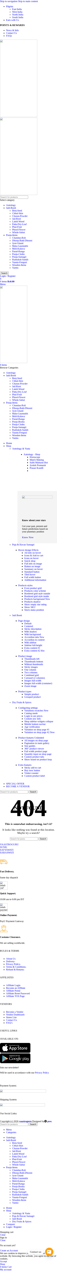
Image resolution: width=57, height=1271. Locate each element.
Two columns (30, 672)
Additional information (35, 580)
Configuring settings (28, 708)
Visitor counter (31, 773)
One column (30, 669)
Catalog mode (31, 713)
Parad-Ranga (18, 251)
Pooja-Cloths (18, 254)
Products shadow (32, 601)
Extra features (24, 765)
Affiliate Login (13, 985)
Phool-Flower (18, 229)
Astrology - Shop (32, 454)
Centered (28, 626)
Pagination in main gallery (36, 743)
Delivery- (10, 961)
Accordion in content (34, 640)
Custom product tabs (34, 756)
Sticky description (32, 629)
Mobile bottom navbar (35, 724)
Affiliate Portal (13, 990)
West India (17, 12)
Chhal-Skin (17, 213)
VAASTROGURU (9, 844)
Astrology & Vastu (21, 448)
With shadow (30, 631)
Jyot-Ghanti (17, 243)
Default (27, 623)
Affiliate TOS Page (15, 996)
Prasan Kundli (36, 468)
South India (17, 17)
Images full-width (32, 680)
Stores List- (11, 1017)
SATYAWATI (6, 850)
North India (17, 14)
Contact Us (11, 1020)
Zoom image (30, 686)
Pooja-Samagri (19, 257)
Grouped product (32, 697)
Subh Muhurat (39, 462)
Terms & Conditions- (16, 967)
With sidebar (30, 642)
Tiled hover (29, 574)
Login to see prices (33, 716)
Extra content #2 (34, 650)
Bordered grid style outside (37, 593)
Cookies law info (32, 718)
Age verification (32, 727)
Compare (10, 1224)
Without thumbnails (33, 664)
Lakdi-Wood (18, 221)
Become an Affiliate (15, 988)
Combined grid (31, 675)
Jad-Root (16, 218)
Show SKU (30, 607)
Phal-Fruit (17, 227)
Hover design (28, 550)
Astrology (11, 205)
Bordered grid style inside (36, 596)
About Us (11, 958)
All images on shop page (36, 740)
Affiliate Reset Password (18, 993)
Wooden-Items (19, 265)
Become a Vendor (14, 1012)
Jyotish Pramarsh (38, 465)
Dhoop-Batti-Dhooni (22, 240)
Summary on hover (33, 569)
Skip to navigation (9, 1)
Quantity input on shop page (38, 754)
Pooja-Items (11, 235)
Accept (3, 1261)
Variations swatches (36, 710)
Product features (31, 737)
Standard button (32, 572)
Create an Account (9, 1250)
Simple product (31, 694)
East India (17, 9)
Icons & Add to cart (33, 555)
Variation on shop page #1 (36, 729)
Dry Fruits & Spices (21, 702)
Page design (24, 620)
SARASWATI (7, 852)
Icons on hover (31, 558)
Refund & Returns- (15, 969)
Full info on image (33, 563)
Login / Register (14, 1227)
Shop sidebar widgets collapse (38, 721)
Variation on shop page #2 (39, 732)
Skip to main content (28, 1)
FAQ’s (9, 1022)
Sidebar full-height (33, 645)
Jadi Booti (17, 615)
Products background (37, 599)
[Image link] (23, 1091)
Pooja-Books (18, 421)
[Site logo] (18, 116)
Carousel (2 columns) (34, 678)
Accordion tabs (34, 637)
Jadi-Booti (11, 208)
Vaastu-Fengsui (19, 262)
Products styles (25, 585)
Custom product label (34, 776)
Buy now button (32, 770)
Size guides (29, 746)
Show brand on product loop (38, 759)
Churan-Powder (20, 216)
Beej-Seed (17, 210)
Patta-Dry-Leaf (19, 224)
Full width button (32, 577)
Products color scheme (35, 591)
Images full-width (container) (38, 683)
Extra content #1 (32, 648)
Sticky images (31, 667)
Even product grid (33, 588)
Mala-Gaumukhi (20, 246)
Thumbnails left (31, 659)
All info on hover (32, 552)
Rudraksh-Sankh (20, 259)
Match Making (37, 460)
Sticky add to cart (32, 767)
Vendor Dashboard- (15, 1014)
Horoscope (35, 457)
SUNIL (3, 847)
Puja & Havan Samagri (23, 544)
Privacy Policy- (13, 964)
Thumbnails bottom (33, 661)
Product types (24, 691)
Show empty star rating (35, 604)
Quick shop (29, 561)
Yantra (15, 267)
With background (32, 634)
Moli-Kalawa (18, 248)
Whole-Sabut (18, 232)
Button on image (32, 566)
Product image (25, 656)
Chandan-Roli (19, 238)
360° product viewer (34, 748)
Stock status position (34, 610)
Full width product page (35, 751)
